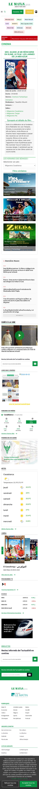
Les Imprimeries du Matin (26, 756)
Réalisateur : (10, 102)
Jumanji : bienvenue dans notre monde (15, 246)
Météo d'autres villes (7, 529)
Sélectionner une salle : (11, 162)
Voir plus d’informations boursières (11, 613)
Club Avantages (5, 749)
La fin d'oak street (9, 189)
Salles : (8, 108)
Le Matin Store (23, 753)
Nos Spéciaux (17, 718)
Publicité (3, 736)
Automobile (28, 715)
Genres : (8, 97)
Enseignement (5, 715)
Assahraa (3, 753)
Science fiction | (10, 192)
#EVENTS (14, 24)
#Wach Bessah (29, 19)
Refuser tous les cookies (10, 784)
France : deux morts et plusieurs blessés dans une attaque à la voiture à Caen (18, 281)
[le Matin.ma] (19, 4)
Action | (19, 192)
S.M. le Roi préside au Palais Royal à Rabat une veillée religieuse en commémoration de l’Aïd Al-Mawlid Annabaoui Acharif (18, 349)
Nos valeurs (23, 730)
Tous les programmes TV (8, 590)
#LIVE (7, 24)
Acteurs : (8, 105)
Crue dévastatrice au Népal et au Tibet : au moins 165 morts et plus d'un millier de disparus (17, 301)
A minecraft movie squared (12, 216)
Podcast (27, 718)
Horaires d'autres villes (7, 433)
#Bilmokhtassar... (19, 32)
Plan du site (4, 739)
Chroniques (4, 718)
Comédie (23, 219)
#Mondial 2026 (9, 19)
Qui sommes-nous (6, 730)
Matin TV (3, 707)
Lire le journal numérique (19, 404)
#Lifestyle (20, 28)
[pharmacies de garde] (19, 452)
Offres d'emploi (24, 739)
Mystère (7, 194)
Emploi (27, 713)
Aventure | (26, 192)
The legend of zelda (10, 241)
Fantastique (16, 249)
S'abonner (29, 12)
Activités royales (17, 707)
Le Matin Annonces (6, 756)
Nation (27, 707)
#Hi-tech (28, 28)
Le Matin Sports (24, 749)
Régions (15, 713)
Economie (4, 710)
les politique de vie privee (19, 778)
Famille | (7, 219)
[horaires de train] (17, 628)
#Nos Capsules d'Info (27, 24)
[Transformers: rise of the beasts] (19, 184)
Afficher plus (19, 315)
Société (27, 710)
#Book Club (10, 28)
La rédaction (23, 733)
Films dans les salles (7, 575)
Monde (15, 710)
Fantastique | (15, 219)
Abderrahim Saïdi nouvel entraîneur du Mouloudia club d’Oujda (17, 290)
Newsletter (16, 12)
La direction (4, 733)
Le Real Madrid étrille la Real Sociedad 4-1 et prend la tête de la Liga (18, 311)
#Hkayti (19, 19)
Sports (15, 715)
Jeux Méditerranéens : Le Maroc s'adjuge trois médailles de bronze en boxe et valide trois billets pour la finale (19, 270)
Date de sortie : (11, 91)
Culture (3, 713)
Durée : (8, 94)
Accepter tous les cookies (28, 784)
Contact (22, 736)
